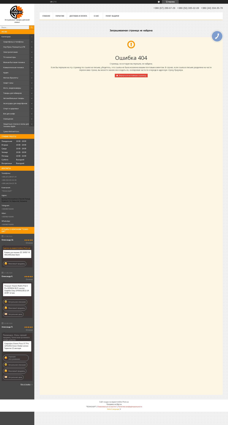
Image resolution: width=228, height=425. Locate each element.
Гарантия (60, 16)
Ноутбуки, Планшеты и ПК (14, 47)
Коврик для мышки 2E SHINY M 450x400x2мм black (17, 253)
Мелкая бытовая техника (14, 62)
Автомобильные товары (13, 98)
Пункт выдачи (112, 16)
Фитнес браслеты (10, 78)
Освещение (8, 119)
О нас (96, 16)
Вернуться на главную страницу (132, 75)
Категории (6, 36)
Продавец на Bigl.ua (114, 404)
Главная (46, 16)
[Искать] (31, 27)
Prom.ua (126, 402)
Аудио (5, 72)
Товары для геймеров (12, 93)
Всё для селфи (9, 113)
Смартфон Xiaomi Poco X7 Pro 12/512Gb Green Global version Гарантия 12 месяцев (16, 346)
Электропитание (10, 52)
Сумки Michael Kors (11, 131)
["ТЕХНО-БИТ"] (17, 12)
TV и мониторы (9, 57)
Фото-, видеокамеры (12, 88)
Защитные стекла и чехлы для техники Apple (16, 125)
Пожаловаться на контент (107, 407)
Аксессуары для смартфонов (15, 103)
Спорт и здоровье (11, 108)
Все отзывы (25, 384)
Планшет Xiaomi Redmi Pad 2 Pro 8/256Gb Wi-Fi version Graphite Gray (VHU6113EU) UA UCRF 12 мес (16, 289)
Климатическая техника (13, 67)
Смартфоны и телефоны (13, 42)
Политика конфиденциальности (130, 407)
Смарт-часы (8, 83)
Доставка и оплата (78, 16)
